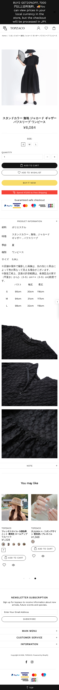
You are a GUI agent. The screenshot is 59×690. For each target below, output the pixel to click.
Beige (24, 544)
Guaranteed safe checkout (29, 200)
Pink (3, 544)
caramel (13, 544)
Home (4, 36)
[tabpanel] (15, 532)
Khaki (18, 544)
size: (29, 139)
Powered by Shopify (40, 655)
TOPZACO (17, 28)
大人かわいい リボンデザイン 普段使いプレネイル (43, 532)
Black (8, 544)
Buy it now (29, 183)
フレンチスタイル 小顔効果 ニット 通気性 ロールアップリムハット (14, 534)
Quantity (7, 152)
